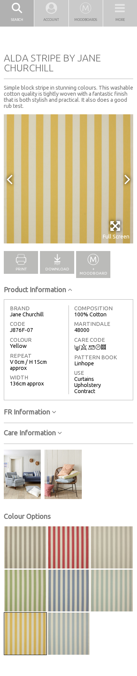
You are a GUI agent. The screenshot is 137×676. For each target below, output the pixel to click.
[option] (68, 178)
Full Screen (115, 237)
